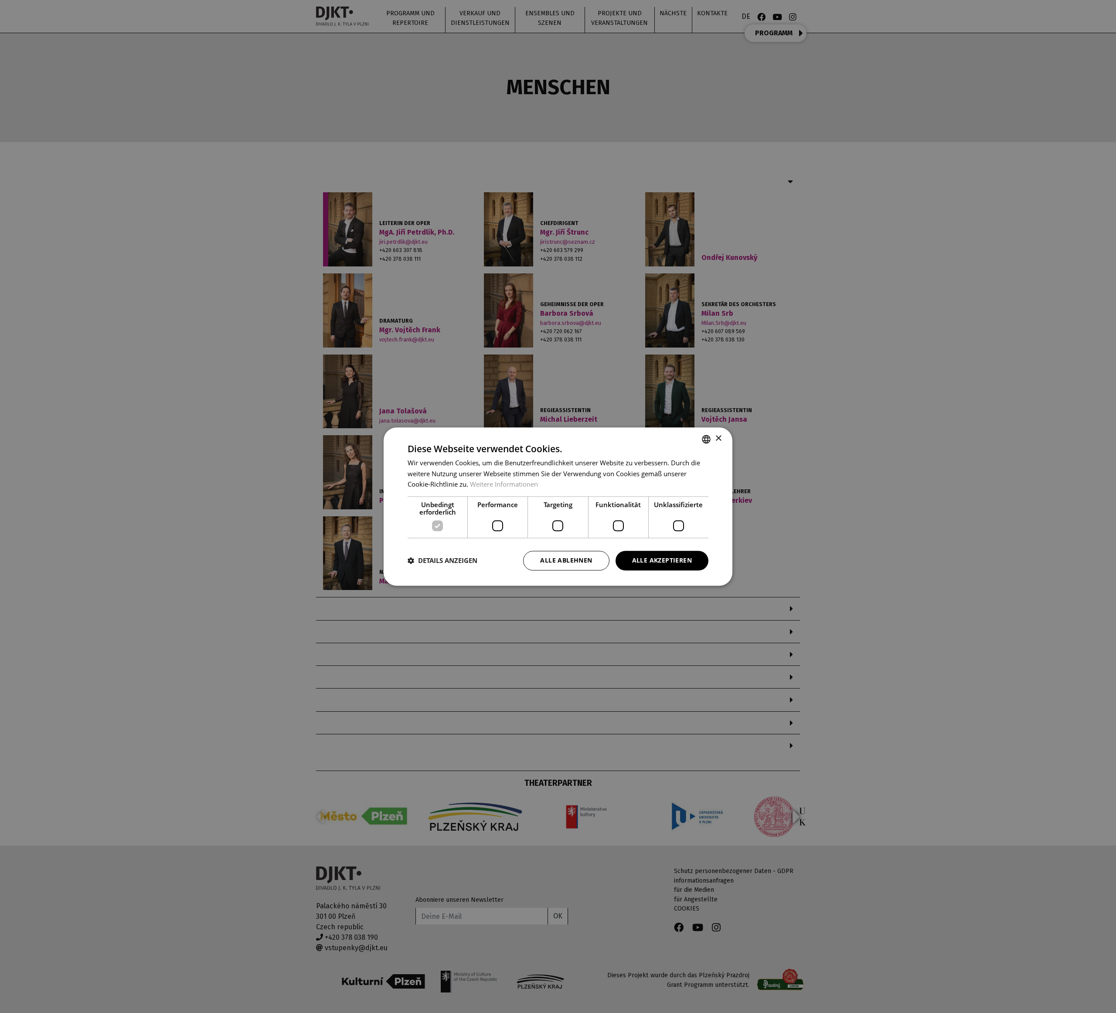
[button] (442, 561)
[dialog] (558, 506)
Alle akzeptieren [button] (662, 560)
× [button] (718, 438)
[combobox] (706, 439)
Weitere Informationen (504, 484)
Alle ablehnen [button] (566, 560)
